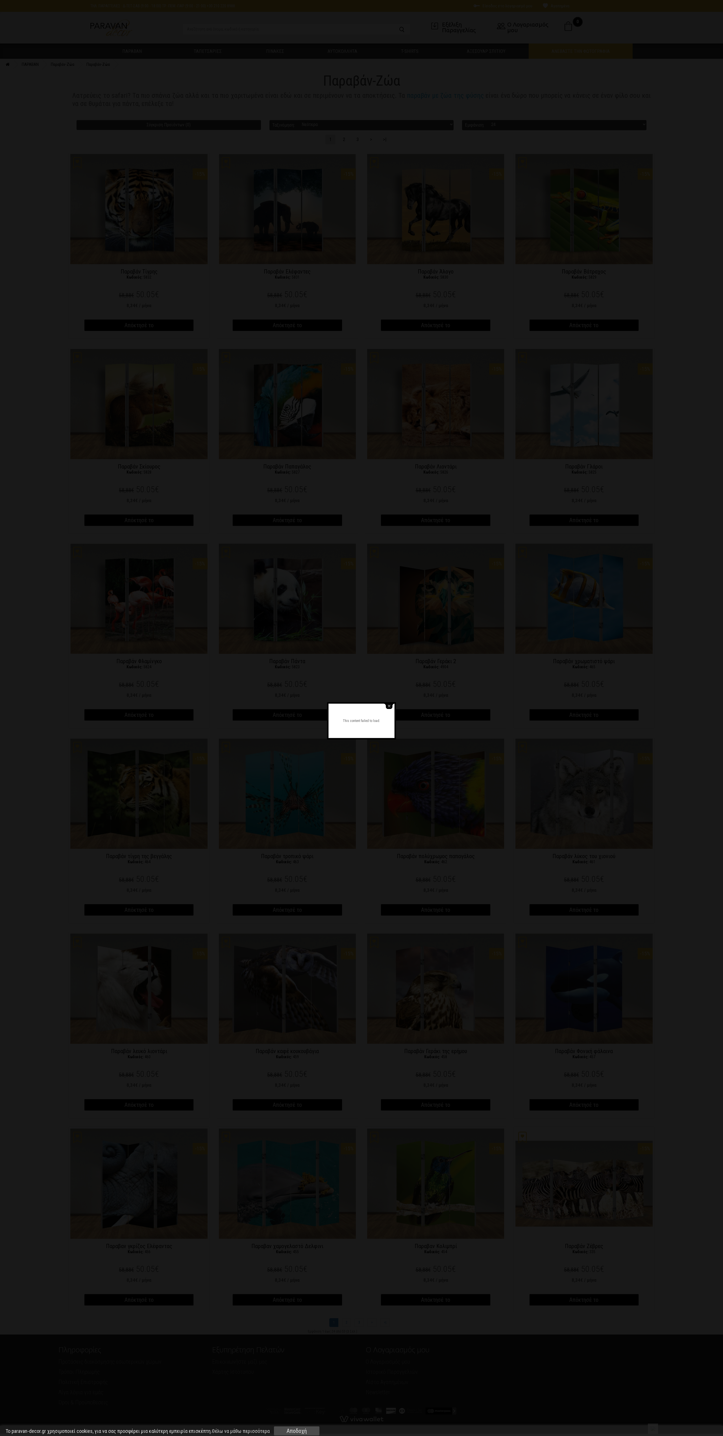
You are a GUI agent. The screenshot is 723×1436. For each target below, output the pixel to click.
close (389, 706)
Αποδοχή (297, 1431)
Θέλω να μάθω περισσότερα (241, 1431)
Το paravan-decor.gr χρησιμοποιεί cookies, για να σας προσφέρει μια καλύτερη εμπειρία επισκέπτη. (138, 1431)
